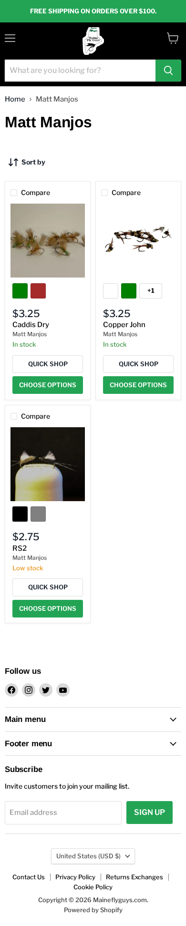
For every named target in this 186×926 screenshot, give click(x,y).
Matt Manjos (29, 334)
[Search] (168, 71)
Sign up (149, 812)
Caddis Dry (30, 324)
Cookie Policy (93, 887)
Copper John (124, 324)
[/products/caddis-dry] (47, 241)
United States (88, 856)
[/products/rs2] (47, 464)
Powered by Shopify (93, 910)
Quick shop (48, 364)
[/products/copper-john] (138, 241)
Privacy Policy (75, 877)
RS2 (19, 548)
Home (15, 99)
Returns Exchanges (134, 877)
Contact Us (28, 877)
